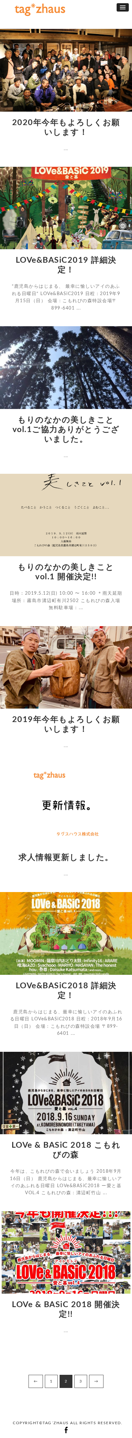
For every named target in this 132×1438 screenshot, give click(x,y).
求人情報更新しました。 (66, 858)
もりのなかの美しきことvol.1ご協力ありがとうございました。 (66, 429)
